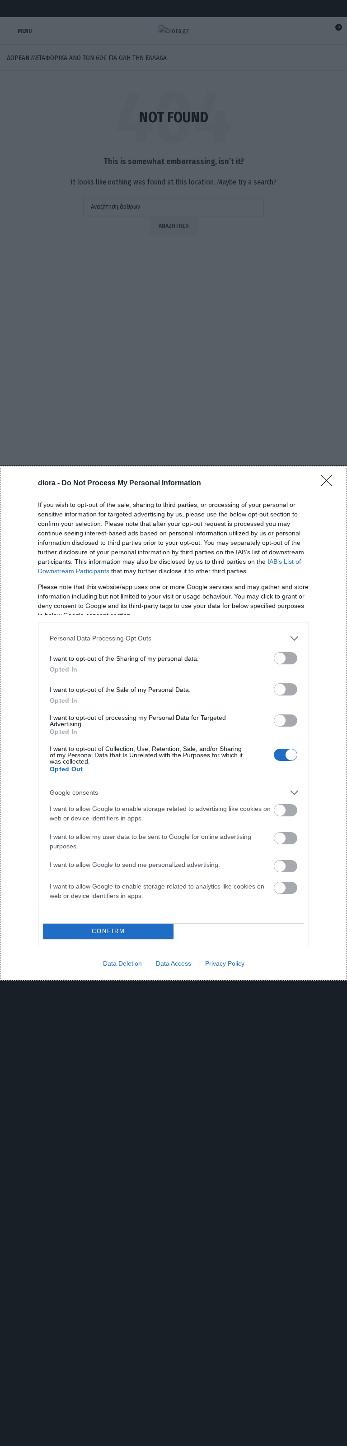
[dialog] (173, 723)
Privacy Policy (224, 963)
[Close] (329, 483)
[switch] (285, 658)
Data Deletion (122, 963)
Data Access (173, 963)
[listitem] (173, 638)
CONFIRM (108, 931)
